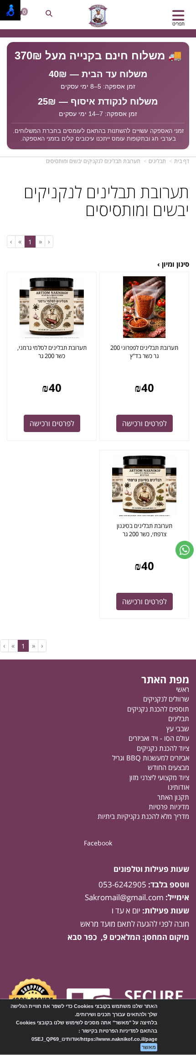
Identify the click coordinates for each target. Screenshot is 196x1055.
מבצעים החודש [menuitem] (168, 767)
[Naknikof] (98, 16)
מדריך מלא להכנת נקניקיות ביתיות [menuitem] (143, 816)
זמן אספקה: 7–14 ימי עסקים (98, 113)
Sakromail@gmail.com (124, 897)
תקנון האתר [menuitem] (173, 797)
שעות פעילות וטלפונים (151, 869)
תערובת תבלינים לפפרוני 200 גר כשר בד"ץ (144, 351)
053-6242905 (122, 884)
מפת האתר (165, 679)
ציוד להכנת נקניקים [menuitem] (163, 748)
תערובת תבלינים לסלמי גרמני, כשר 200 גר (52, 351)
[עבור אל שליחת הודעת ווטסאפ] (184, 550)
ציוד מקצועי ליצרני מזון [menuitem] (159, 777)
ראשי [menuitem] (182, 689)
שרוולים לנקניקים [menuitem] (166, 698)
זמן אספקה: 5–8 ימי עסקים (98, 86)
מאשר (149, 1047)
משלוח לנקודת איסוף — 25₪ (98, 101)
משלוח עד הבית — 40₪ (98, 74)
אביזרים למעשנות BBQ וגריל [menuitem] (150, 757)
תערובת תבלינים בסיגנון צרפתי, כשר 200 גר (144, 530)
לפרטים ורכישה (144, 423)
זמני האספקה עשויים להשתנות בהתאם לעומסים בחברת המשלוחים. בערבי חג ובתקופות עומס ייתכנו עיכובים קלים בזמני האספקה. (98, 134)
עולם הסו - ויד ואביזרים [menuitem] (159, 738)
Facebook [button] (98, 843)
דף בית (181, 161)
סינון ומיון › (173, 264)
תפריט (178, 23)
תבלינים (157, 161)
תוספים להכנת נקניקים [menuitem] (158, 708)
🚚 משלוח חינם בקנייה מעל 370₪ (98, 55)
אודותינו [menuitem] (178, 786)
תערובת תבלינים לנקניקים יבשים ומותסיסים (93, 161)
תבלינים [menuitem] (178, 718)
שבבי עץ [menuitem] (177, 728)
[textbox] (98, 95)
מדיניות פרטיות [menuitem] (169, 806)
